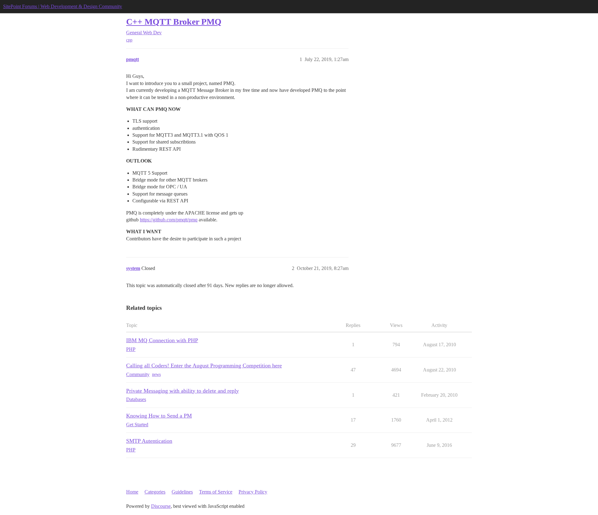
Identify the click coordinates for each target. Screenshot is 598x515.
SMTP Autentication (149, 441)
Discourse (161, 506)
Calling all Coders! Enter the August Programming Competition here (204, 365)
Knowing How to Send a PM (159, 416)
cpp (129, 40)
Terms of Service (215, 491)
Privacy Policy (253, 491)
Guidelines (182, 491)
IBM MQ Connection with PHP (162, 340)
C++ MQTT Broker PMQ (173, 21)
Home (132, 491)
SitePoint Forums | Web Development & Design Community (62, 6)
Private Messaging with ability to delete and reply (182, 391)
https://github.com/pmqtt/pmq (168, 219)
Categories (155, 491)
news (156, 374)
